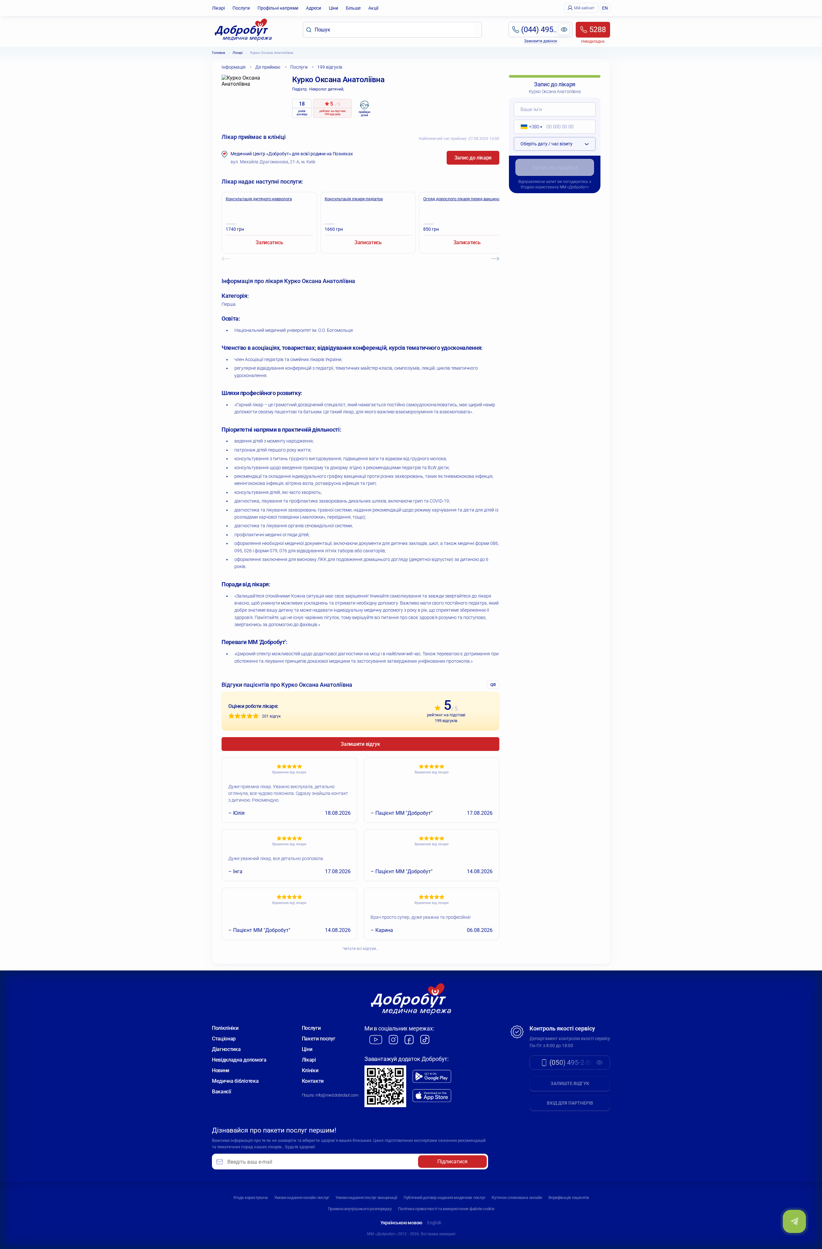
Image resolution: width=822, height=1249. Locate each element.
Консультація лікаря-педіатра (354, 198)
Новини (220, 1070)
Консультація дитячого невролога (259, 198)
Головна (218, 53)
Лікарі (218, 8)
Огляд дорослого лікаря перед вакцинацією (466, 198)
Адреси (313, 8)
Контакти (313, 1081)
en (605, 8)
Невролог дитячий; (326, 89)
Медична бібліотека (235, 1081)
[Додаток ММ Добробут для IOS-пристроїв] (432, 1095)
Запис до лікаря (473, 158)
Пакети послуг (319, 1039)
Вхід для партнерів (570, 1103)
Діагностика (226, 1049)
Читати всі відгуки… (361, 948)
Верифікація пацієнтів (568, 1197)
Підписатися (452, 1162)
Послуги (241, 8)
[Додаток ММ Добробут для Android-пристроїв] (432, 1076)
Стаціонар (224, 1039)
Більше (353, 8)
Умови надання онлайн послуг (301, 1197)
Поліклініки (225, 1028)
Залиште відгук (570, 1083)
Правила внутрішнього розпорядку (360, 1208)
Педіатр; (300, 89)
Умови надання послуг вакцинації (366, 1197)
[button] (529, 127)
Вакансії (221, 1092)
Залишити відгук (360, 744)
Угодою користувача (539, 187)
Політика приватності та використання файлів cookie (446, 1208)
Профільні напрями (278, 8)
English (434, 1222)
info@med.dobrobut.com (336, 1095)
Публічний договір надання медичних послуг (444, 1197)
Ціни (333, 8)
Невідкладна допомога (239, 1060)
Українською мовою (401, 1222)
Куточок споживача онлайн (517, 1197)
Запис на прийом (554, 167)
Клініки (310, 1070)
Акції (373, 8)
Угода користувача (250, 1197)
